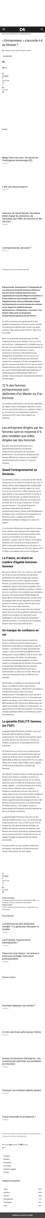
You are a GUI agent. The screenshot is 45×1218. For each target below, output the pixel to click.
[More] (22, 92)
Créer (10, 34)
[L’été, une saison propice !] (22, 174)
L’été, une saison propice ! (15, 186)
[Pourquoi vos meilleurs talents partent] (22, 1077)
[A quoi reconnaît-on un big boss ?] (22, 1104)
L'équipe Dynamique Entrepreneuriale (17, 50)
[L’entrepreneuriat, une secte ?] (22, 235)
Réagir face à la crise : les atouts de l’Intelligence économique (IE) (20, 159)
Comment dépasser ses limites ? (18, 1005)
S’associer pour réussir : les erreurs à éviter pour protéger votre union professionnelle (20, 956)
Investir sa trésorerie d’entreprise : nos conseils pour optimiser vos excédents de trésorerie (21, 1061)
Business (5, 34)
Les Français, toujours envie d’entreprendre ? (16, 941)
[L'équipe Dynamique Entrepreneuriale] (8, 267)
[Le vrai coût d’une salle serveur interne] (22, 1019)
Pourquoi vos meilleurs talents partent (21, 1090)
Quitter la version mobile (22, 1215)
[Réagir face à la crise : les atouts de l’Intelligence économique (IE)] (22, 144)
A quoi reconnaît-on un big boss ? (19, 1116)
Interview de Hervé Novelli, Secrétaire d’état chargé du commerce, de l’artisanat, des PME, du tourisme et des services (22, 217)
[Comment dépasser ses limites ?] (22, 992)
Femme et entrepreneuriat (21, 34)
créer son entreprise (25, 572)
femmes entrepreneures (19, 751)
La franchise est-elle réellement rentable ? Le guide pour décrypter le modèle (20, 926)
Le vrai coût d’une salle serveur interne (21, 1032)
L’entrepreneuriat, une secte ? (16, 248)
